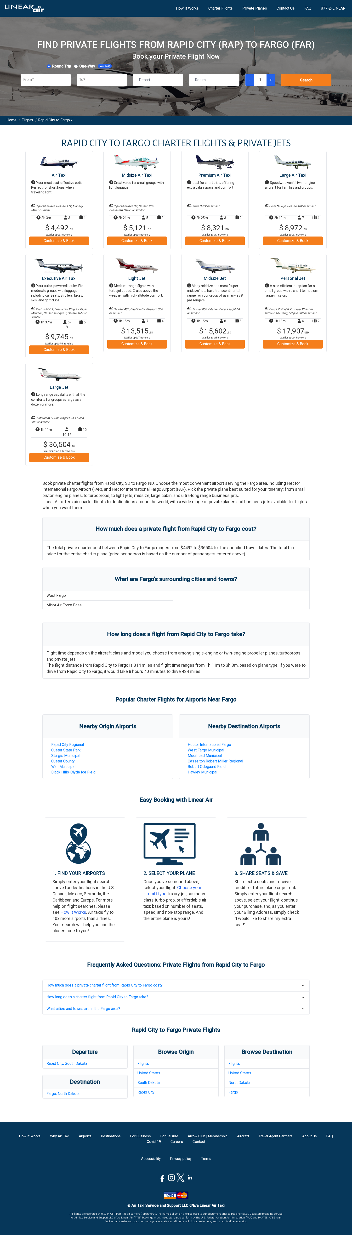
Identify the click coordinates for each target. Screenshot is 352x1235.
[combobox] (23, 80)
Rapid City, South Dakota (66, 1063)
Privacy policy (181, 1158)
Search (306, 80)
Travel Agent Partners (276, 1136)
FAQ (307, 8)
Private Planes (254, 8)
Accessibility (151, 1158)
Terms (206, 1158)
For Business (140, 1136)
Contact (199, 1141)
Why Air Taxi (59, 1136)
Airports (85, 1136)
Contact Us (286, 8)
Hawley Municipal (202, 772)
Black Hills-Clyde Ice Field (73, 772)
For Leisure (169, 1136)
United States (148, 1073)
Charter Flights (220, 8)
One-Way (87, 66)
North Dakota (239, 1082)
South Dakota (148, 1082)
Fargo (233, 1092)
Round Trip (61, 66)
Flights (143, 1063)
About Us (309, 1136)
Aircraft (243, 1136)
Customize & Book (59, 240)
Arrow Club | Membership (207, 1136)
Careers (176, 1141)
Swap (106, 66)
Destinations (111, 1136)
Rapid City (145, 1092)
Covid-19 (154, 1141)
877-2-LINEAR (333, 8)
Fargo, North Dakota (62, 1093)
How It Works (187, 8)
